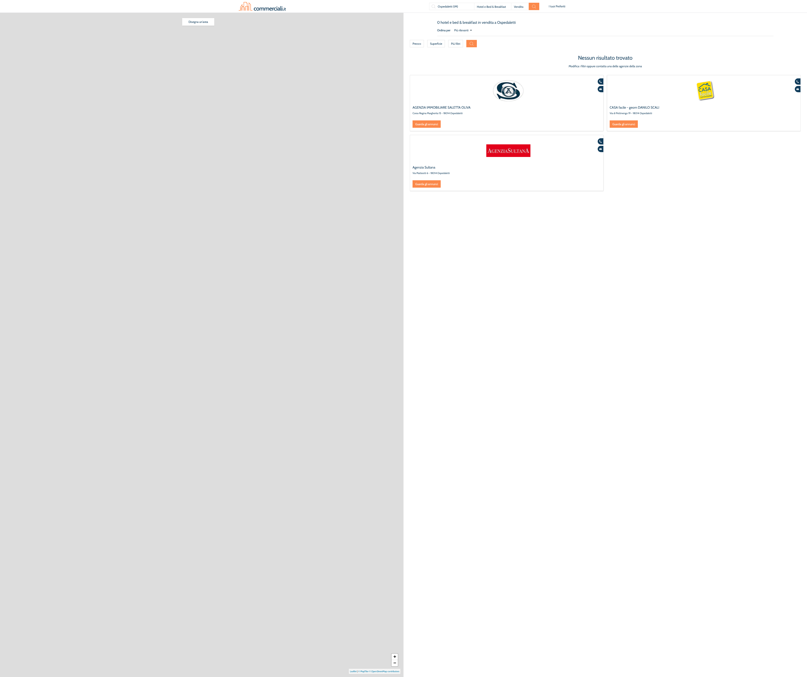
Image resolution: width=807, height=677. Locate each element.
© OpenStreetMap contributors (384, 671)
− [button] (394, 663)
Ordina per (443, 30)
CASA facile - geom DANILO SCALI (634, 107)
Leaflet (353, 671)
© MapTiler (363, 671)
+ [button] (394, 656)
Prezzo (417, 44)
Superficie (436, 44)
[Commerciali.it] (262, 6)
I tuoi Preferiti (557, 6)
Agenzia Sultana (424, 167)
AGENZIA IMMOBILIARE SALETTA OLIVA (442, 107)
